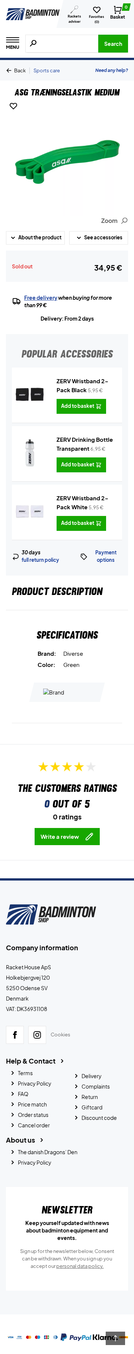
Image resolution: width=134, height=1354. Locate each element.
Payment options (106, 556)
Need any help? (111, 70)
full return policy (40, 560)
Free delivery (40, 297)
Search (113, 43)
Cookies (60, 1034)
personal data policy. (80, 1266)
